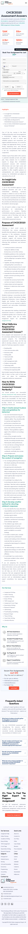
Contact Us (17, 836)
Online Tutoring (8, 594)
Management (4, 856)
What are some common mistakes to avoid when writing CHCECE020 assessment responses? (12, 762)
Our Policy (16, 838)
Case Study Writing (9, 618)
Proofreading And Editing (11, 611)
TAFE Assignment (9, 601)
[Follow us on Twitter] (5, 904)
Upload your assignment (7, 75)
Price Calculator (18, 849)
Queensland (17, 872)
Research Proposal (9, 607)
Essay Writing (8, 598)
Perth (15, 859)
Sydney (16, 856)
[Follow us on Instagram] (9, 904)
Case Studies (17, 844)
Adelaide (16, 861)
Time (19, 71)
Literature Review (9, 620)
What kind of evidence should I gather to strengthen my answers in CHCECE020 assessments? (12, 720)
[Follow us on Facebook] (2, 904)
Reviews (16, 846)
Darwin (16, 869)
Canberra (16, 866)
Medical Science (5, 859)
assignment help (6, 320)
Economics (3, 866)
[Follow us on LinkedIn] (12, 904)
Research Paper (8, 614)
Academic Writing (9, 596)
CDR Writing (7, 609)
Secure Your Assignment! (14, 815)
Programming (4, 869)
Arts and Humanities (6, 864)
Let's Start (14, 688)
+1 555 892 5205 (7, 893)
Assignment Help (5, 833)
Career (15, 851)
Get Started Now (14, 93)
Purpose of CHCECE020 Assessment (14, 117)
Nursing (3, 861)
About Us (16, 833)
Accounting (4, 872)
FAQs (15, 841)
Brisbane (16, 864)
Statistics (3, 874)
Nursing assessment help (9, 394)
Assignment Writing (9, 592)
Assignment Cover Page (11, 603)
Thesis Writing (8, 616)
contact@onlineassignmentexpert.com (12, 896)
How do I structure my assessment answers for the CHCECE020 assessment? (11, 753)
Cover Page (4, 846)
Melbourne (16, 874)
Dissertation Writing (9, 605)
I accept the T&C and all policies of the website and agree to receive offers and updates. (14, 89)
